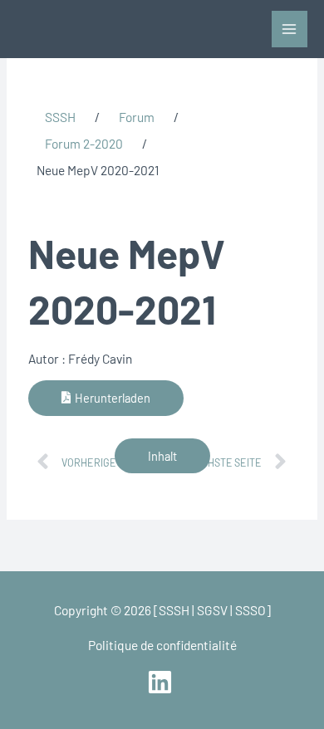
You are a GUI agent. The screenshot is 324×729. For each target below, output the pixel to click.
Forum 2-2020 (84, 143)
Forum (137, 117)
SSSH (60, 117)
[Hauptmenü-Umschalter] (289, 28)
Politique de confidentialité (162, 645)
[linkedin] (161, 682)
